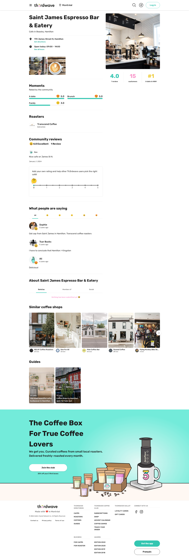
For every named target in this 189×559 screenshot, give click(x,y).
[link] (153, 5)
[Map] (141, 5)
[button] (147, 552)
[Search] (134, 5)
